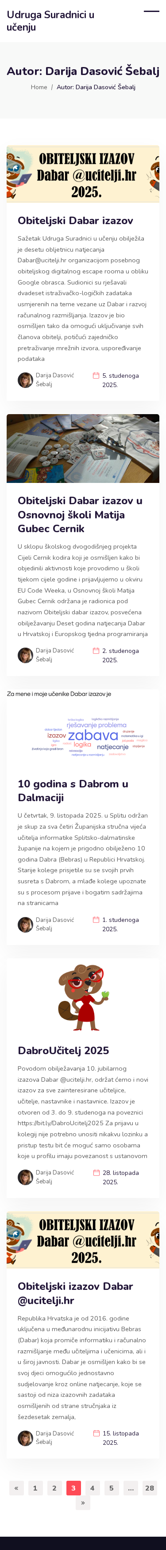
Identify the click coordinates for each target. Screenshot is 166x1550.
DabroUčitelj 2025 (63, 1051)
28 (149, 1488)
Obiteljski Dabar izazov (75, 221)
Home (39, 87)
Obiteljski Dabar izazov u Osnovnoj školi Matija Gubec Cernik (80, 514)
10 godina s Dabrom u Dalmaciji (73, 791)
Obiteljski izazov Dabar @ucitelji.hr (75, 1293)
